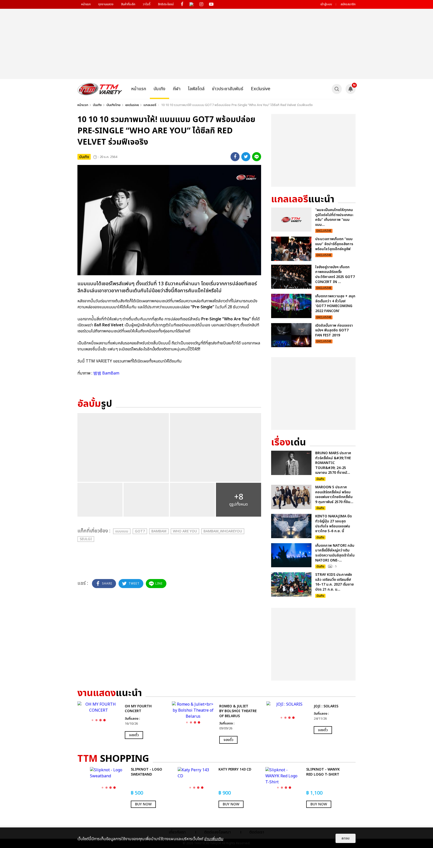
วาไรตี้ (146, 4)
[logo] (99, 89)
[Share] (235, 156)
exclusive (132, 105)
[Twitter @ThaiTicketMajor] (191, 4)
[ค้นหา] (337, 89)
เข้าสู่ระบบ (326, 4)
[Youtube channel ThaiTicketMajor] (211, 4)
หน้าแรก (86, 4)
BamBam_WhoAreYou (222, 531)
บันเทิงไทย (113, 105)
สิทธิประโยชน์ (166, 4)
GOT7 (140, 531)
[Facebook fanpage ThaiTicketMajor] (181, 4)
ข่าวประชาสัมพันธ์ (227, 88)
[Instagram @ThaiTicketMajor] (201, 4)
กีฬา (176, 88)
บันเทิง (159, 88)
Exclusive (260, 88)
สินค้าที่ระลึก (128, 4)
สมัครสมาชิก (348, 4)
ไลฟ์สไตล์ (196, 88)
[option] (122, 720)
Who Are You (185, 531)
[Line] (256, 156)
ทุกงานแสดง (106, 4)
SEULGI (86, 539)
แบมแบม (121, 531)
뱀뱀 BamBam (106, 373)
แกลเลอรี (150, 105)
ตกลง (346, 838)
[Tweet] (245, 156)
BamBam (158, 531)
